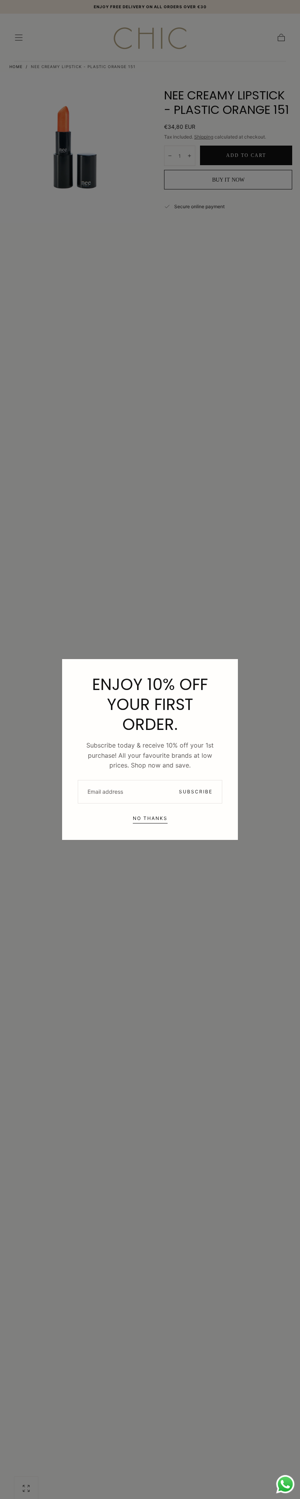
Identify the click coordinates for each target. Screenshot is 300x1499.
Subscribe (195, 792)
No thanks (150, 818)
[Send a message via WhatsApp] (285, 1484)
